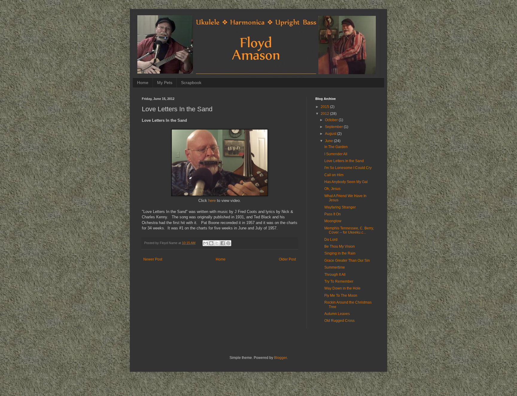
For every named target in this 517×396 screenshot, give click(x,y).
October (332, 120)
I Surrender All (335, 154)
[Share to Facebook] (223, 243)
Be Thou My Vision (339, 246)
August (331, 134)
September (334, 127)
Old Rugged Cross (339, 321)
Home (142, 82)
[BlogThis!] (211, 243)
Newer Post (152, 259)
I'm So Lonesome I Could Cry (348, 168)
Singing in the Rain (339, 253)
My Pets (164, 82)
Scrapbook (191, 82)
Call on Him (333, 175)
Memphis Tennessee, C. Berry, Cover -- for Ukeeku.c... (349, 230)
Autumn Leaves (337, 314)
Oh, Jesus (332, 189)
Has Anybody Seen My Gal (346, 182)
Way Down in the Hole (342, 288)
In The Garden (336, 147)
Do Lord (330, 239)
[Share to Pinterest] (228, 243)
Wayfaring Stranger (340, 207)
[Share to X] (217, 243)
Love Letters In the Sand (344, 161)
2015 (325, 107)
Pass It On (332, 214)
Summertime (334, 267)
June (329, 141)
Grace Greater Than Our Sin (347, 260)
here (212, 200)
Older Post (287, 259)
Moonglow (332, 221)
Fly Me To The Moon (340, 295)
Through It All (335, 274)
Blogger (280, 358)
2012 (325, 114)
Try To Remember (338, 281)
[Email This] (206, 243)
